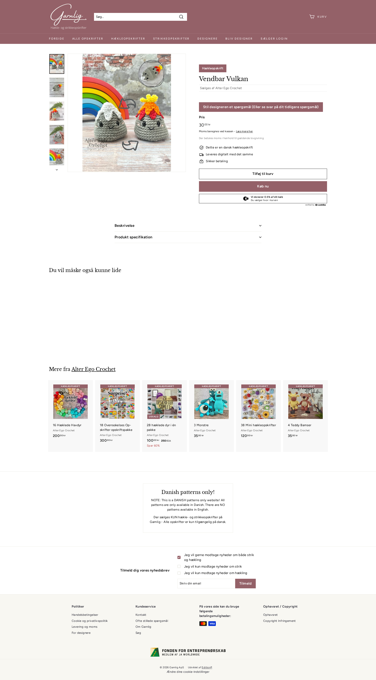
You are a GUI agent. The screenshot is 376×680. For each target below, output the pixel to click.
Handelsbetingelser (85, 615)
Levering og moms (84, 626)
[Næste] (57, 168)
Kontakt (141, 615)
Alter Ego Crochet (228, 88)
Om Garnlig (143, 626)
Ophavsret (270, 615)
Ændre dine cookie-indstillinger (188, 672)
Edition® (207, 667)
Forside (56, 38)
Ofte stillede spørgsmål (152, 621)
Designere (207, 38)
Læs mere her (244, 131)
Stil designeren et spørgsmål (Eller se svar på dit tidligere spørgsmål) (261, 107)
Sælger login (274, 38)
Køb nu (263, 186)
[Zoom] (127, 113)
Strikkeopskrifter (171, 38)
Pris (202, 117)
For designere (81, 633)
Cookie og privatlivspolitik (90, 621)
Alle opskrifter (87, 38)
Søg (138, 633)
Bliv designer (239, 38)
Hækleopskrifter (128, 38)
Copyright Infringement (279, 621)
